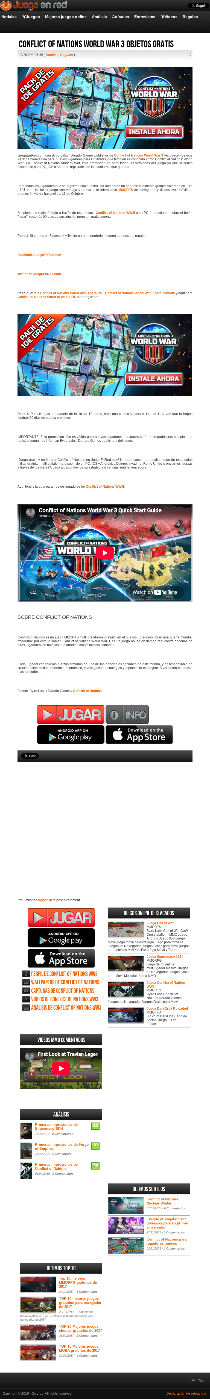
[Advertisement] (105, 816)
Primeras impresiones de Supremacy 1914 (56, 1127)
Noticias (9, 16)
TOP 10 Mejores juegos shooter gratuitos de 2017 (80, 1328)
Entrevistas (144, 16)
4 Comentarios (87, 1355)
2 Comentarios (63, 1173)
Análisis (99, 16)
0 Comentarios (62, 1133)
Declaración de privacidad (187, 1393)
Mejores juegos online (66, 16)
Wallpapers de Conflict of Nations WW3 (65, 982)
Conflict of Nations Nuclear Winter (162, 1201)
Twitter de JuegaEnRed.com (39, 274)
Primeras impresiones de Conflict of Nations (56, 1166)
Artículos (120, 16)
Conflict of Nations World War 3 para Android (140, 293)
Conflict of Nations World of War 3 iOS (47, 297)
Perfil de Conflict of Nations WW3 (64, 974)
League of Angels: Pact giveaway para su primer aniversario (167, 1223)
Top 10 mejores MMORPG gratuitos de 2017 (78, 1282)
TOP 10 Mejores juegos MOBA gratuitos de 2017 (79, 1348)
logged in (45, 900)
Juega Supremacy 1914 (165, 957)
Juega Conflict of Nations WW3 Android (61, 937)
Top (200, 1381)
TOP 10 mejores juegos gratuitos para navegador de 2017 (80, 1303)
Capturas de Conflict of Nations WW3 (62, 991)
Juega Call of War (160, 923)
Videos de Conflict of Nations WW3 (64, 999)
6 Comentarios (87, 1291)
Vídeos (171, 16)
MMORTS (125, 190)
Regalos (190, 16)
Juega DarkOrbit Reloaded (167, 1009)
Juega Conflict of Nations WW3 (61, 917)
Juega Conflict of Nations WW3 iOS (61, 958)
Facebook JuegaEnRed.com (39, 255)
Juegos (33, 16)
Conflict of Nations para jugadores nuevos (166, 1241)
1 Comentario (62, 1153)
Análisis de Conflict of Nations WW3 (66, 1008)
